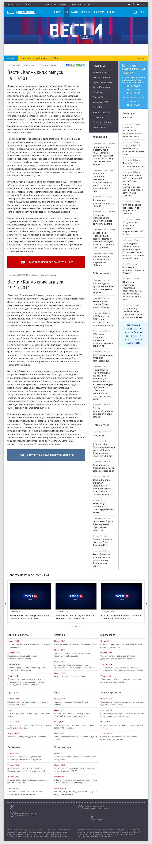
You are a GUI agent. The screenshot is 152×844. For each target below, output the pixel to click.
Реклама (99, 12)
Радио (74, 12)
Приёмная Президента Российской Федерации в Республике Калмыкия (133, 334)
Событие (111, 144)
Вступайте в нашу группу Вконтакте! (49, 454)
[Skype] (80, 65)
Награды (63, 4)
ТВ (66, 12)
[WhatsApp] (77, 65)
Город (110, 197)
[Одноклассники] (70, 65)
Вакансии (72, 4)
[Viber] (74, 65)
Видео (34, 65)
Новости (57, 12)
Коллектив (45, 4)
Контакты (81, 4)
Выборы (111, 12)
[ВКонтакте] (67, 65)
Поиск (90, 4)
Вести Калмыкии (48, 65)
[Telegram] (84, 65)
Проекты (86, 12)
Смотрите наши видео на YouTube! (49, 262)
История (54, 4)
